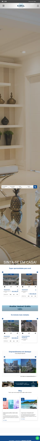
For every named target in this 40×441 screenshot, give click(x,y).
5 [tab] (21, 375)
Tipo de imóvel (12, 186)
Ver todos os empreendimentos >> (28, 376)
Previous (2, 272)
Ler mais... (5, 420)
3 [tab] (19, 375)
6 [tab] (22, 375)
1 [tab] (17, 375)
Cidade (20, 186)
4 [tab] (20, 375)
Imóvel (29, 186)
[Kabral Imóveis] (21, 5)
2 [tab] (18, 375)
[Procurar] (35, 186)
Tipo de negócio (4, 186)
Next (37, 272)
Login (38, 5)
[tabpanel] (11, 285)
